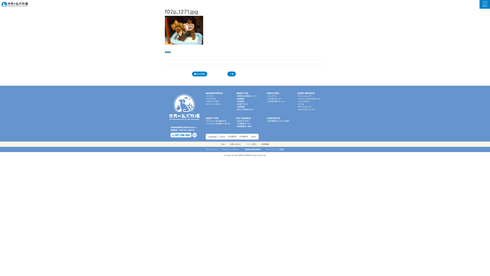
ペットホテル (304, 101)
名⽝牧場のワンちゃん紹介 (279, 121)
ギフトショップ (305, 107)
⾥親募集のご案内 (244, 126)
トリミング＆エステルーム (309, 99)
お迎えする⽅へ (243, 121)
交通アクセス (242, 104)
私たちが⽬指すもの (245, 109)
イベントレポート (214, 104)
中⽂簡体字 (232, 136)
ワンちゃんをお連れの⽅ (216, 121)
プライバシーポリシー (231, 149)
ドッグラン (272, 96)
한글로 (253, 136)
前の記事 (200, 74)
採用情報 (265, 144)
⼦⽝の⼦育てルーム (276, 101)
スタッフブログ (213, 101)
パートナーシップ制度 (275, 149)
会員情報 (241, 107)
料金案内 (241, 101)
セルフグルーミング (307, 109)
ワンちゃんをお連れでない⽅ (218, 124)
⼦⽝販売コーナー (244, 124)
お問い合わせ (235, 144)
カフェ (301, 104)
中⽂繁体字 (243, 136)
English (222, 136)
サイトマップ (211, 149)
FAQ (223, 144)
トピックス (211, 99)
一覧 (232, 74)
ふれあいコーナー (275, 99)
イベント (210, 96)
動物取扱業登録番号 (253, 149)
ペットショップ (305, 96)
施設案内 (241, 99)
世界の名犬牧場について (247, 96)
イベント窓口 (251, 144)
